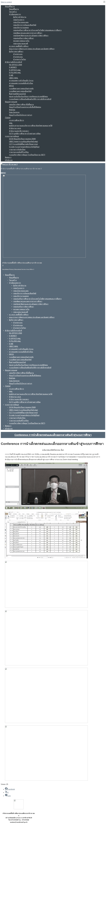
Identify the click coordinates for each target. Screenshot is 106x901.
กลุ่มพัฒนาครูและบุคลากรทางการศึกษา (27, 33)
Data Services (14, 112)
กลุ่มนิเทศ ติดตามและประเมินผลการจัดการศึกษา (30, 35)
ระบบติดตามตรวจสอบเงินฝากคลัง (21, 88)
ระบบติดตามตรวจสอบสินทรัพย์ (20, 91)
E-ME (11, 75)
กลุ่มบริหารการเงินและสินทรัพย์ (24, 25)
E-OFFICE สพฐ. (15, 70)
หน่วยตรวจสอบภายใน (21, 41)
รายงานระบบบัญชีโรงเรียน (19, 152)
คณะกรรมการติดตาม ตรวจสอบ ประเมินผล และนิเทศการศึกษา (32, 49)
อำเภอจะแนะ (18, 57)
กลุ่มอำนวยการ (18, 20)
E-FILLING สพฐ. (15, 72)
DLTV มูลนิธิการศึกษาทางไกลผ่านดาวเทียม (25, 133)
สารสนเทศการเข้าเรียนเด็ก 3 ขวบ (21, 80)
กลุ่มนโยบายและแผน (20, 22)
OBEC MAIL (13, 78)
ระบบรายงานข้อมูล (12, 136)
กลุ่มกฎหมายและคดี (20, 43)
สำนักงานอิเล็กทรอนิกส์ (13, 62)
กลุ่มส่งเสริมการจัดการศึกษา (23, 38)
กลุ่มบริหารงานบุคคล (21, 27)
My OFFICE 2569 (15, 65)
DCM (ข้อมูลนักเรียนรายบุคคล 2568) (22, 139)
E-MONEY (13, 67)
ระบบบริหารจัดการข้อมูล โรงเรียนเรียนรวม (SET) (27, 155)
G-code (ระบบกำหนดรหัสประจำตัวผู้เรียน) (24, 147)
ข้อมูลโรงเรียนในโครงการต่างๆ (20, 115)
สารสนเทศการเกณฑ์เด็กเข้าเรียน (21, 83)
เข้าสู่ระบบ (9, 160)
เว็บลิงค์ (7, 118)
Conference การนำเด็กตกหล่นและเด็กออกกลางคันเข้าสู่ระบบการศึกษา (53, 434)
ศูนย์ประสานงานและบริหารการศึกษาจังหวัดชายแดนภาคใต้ (30, 125)
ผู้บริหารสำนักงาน (19, 17)
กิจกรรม (57, 450)
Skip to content (6, 2)
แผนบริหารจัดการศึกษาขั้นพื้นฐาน (21, 104)
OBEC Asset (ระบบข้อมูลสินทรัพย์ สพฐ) (23, 141)
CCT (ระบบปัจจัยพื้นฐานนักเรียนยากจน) (23, 144)
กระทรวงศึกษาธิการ (16, 120)
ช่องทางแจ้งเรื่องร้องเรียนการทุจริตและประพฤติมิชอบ (28, 96)
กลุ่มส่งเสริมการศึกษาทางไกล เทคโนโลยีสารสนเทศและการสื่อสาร (37, 30)
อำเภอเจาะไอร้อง (19, 59)
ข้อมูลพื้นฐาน (10, 6)
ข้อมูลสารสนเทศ (11, 102)
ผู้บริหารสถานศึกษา (16, 51)
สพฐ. (11, 123)
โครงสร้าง (13, 12)
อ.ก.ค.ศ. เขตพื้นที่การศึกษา (19, 46)
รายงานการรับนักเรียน (17, 149)
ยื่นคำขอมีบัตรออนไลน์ (17, 94)
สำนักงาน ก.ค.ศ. (15, 128)
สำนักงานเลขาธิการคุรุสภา (19, 131)
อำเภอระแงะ (18, 54)
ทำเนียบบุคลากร (15, 14)
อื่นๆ (62, 450)
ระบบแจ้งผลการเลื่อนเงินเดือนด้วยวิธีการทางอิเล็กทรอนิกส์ (30, 99)
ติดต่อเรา (8, 157)
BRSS (11, 86)
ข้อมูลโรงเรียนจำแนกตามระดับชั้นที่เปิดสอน (25, 107)
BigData (12, 110)
